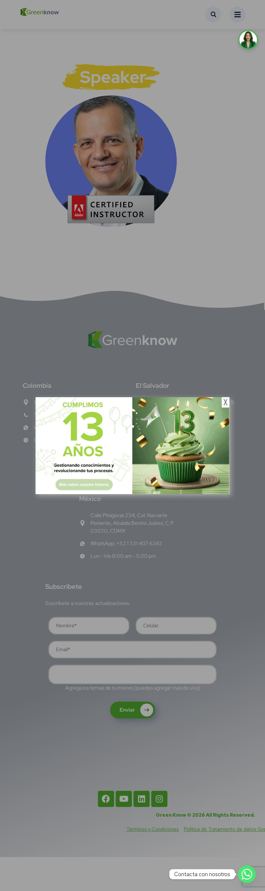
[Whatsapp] (247, 874)
